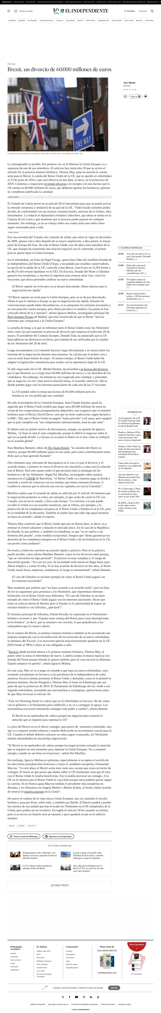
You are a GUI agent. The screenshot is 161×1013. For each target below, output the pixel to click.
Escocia (13, 651)
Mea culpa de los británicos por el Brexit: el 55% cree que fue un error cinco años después (88, 868)
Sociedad (70, 20)
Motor (139, 20)
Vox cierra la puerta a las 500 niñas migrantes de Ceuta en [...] (137, 308)
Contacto (69, 951)
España (21, 20)
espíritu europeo (34, 791)
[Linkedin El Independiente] (91, 997)
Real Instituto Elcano (20, 316)
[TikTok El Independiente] (98, 998)
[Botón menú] (9, 11)
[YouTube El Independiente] (76, 997)
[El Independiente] (80, 11)
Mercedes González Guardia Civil (134, 2)
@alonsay (127, 86)
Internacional (47, 20)
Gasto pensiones (89, 2)
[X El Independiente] (63, 997)
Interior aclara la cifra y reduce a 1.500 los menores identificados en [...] (138, 296)
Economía (32, 20)
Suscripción (70, 954)
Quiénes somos (71, 964)
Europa (21, 826)
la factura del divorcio (94, 369)
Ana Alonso (129, 83)
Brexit (12, 826)
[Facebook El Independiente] (69, 997)
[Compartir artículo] (125, 96)
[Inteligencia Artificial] (107, 968)
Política (11, 64)
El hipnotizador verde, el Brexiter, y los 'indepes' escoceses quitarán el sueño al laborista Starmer (39, 855)
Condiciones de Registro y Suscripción (84, 1004)
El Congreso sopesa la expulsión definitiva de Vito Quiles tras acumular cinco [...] (138, 283)
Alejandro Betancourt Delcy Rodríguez (50, 2)
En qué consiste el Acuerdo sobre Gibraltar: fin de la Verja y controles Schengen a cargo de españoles (88, 855)
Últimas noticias (18, 2)
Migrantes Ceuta (152, 2)
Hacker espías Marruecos (73, 2)
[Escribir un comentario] (145, 96)
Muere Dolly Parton (114, 2)
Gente (80, 20)
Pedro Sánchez (42, 964)
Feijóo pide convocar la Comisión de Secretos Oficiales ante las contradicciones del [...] (136, 269)
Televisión (117, 20)
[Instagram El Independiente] (84, 997)
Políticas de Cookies (108, 1004)
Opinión (12, 20)
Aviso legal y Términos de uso (58, 1004)
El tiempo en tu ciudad (25, 11)
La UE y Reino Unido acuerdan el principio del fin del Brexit (37, 867)
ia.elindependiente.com (107, 973)
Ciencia (59, 20)
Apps (68, 961)
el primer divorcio (55, 183)
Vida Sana (128, 20)
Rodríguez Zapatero (44, 961)
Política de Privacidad (37, 1004)
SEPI (39, 954)
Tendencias (103, 20)
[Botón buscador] (152, 11)
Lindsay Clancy (101, 2)
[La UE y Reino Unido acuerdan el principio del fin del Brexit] (15, 868)
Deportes (90, 20)
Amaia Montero (30, 2)
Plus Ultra (40, 958)
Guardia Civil (42, 968)
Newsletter (70, 958)
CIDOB (30, 478)
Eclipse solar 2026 (44, 951)
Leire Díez (41, 971)
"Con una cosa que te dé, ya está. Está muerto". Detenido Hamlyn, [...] (139, 256)
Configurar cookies (124, 1004)
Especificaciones (72, 968)
